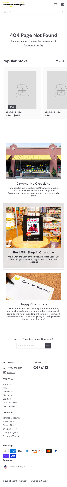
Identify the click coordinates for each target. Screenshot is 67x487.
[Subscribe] (48, 345)
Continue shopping (33, 45)
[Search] (62, 11)
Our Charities (9, 406)
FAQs (5, 388)
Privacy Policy (9, 421)
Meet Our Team (10, 402)
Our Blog (7, 399)
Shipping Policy (10, 429)
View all (60, 61)
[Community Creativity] (33, 161)
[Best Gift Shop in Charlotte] (33, 227)
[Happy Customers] (33, 286)
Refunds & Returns (11, 417)
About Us (7, 384)
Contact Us (8, 391)
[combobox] (33, 11)
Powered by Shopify (39, 481)
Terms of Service (10, 425)
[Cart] (55, 4)
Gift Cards (7, 395)
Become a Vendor (11, 436)
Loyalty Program (10, 432)
